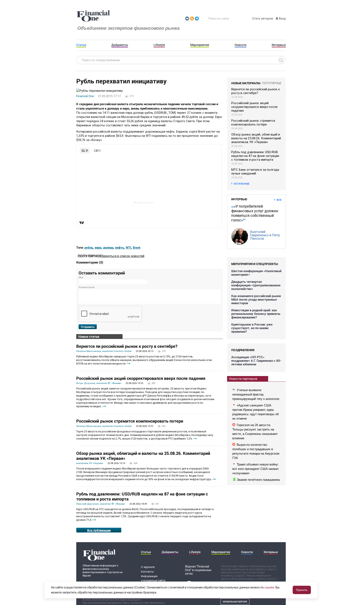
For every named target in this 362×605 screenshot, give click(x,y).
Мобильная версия (235, 601)
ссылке (269, 587)
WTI (128, 247)
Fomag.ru (93, 16)
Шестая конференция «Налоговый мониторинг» (256, 272)
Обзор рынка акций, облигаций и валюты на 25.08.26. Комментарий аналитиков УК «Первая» (143, 455)
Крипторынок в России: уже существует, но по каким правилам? (252, 328)
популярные (272, 83)
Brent (136, 247)
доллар (108, 247)
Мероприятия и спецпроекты (254, 264)
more (128, 363)
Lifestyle (159, 45)
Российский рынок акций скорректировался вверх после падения (140, 378)
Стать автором (262, 18)
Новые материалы (245, 83)
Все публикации (99, 530)
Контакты (147, 571)
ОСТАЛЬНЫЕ (241, 183)
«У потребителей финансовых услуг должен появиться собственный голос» (254, 213)
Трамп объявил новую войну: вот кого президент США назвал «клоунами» (255, 469)
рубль (88, 247)
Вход (282, 18)
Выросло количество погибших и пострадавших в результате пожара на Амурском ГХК (255, 451)
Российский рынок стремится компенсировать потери (129, 421)
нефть (119, 247)
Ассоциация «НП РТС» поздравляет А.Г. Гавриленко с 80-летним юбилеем (256, 360)
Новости (240, 45)
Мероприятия (199, 45)
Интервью (279, 45)
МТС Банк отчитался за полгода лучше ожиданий (255, 171)
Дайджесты (119, 45)
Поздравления (242, 350)
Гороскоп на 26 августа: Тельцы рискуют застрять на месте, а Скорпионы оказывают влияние (255, 431)
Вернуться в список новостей (123, 256)
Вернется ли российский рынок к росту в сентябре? (126, 346)
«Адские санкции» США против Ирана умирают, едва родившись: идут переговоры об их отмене (255, 411)
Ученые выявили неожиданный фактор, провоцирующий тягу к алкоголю (255, 394)
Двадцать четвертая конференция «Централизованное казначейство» (256, 285)
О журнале (148, 567)
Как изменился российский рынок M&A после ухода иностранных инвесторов (256, 299)
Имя (81, 277)
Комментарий (86, 287)
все (279, 199)
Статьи (81, 45)
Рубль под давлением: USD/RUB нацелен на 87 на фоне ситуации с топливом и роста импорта (142, 496)
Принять (302, 590)
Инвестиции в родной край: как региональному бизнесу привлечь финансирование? (255, 313)
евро (98, 247)
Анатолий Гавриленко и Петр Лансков (265, 235)
